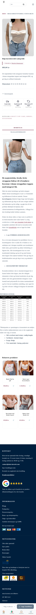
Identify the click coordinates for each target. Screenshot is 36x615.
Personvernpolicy (7, 512)
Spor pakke (5, 546)
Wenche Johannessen (17, 63)
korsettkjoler (13, 227)
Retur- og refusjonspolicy (10, 515)
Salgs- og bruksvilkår (9, 518)
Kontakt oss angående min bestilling (13, 471)
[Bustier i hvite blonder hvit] (25, 402)
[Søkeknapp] (23, 4)
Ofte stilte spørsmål (8, 543)
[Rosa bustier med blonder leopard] (10, 402)
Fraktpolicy (5, 509)
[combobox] (16, 4)
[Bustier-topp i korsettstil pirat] (25, 368)
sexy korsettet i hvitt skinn (23, 222)
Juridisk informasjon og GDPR (11, 521)
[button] (7, 93)
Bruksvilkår (6, 550)
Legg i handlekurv (26, 606)
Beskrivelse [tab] (18, 127)
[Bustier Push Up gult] (10, 368)
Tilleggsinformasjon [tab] (18, 132)
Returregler (5, 553)
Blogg (4, 506)
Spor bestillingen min (9, 468)
